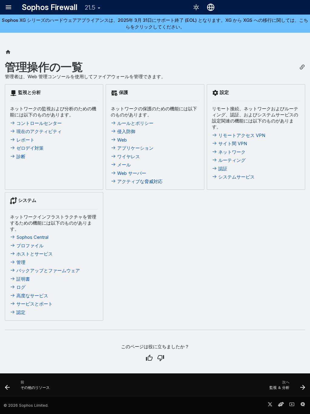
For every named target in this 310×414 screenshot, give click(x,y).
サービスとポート (34, 304)
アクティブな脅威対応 (139, 181)
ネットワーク (231, 152)
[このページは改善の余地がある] (161, 358)
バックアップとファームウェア (47, 270)
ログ (20, 287)
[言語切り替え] (211, 7)
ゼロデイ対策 (29, 148)
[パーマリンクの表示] (302, 67)
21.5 (90, 7)
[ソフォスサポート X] (270, 405)
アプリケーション (134, 148)
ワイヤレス (128, 156)
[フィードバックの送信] (303, 405)
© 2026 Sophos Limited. (26, 405)
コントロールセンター (38, 123)
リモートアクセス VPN (241, 135)
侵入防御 (125, 131)
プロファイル (29, 246)
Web (121, 140)
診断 (20, 156)
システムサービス (236, 177)
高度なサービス (31, 296)
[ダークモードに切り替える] (196, 7)
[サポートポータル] (281, 405)
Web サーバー (131, 173)
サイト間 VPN (232, 143)
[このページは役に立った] (149, 358)
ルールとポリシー (134, 123)
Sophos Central (31, 237)
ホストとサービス (34, 254)
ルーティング (231, 160)
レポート (25, 140)
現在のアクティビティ (38, 131)
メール (123, 165)
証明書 (22, 279)
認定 (20, 312)
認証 (222, 169)
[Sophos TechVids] (292, 405)
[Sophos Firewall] (8, 52)
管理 (20, 262)
